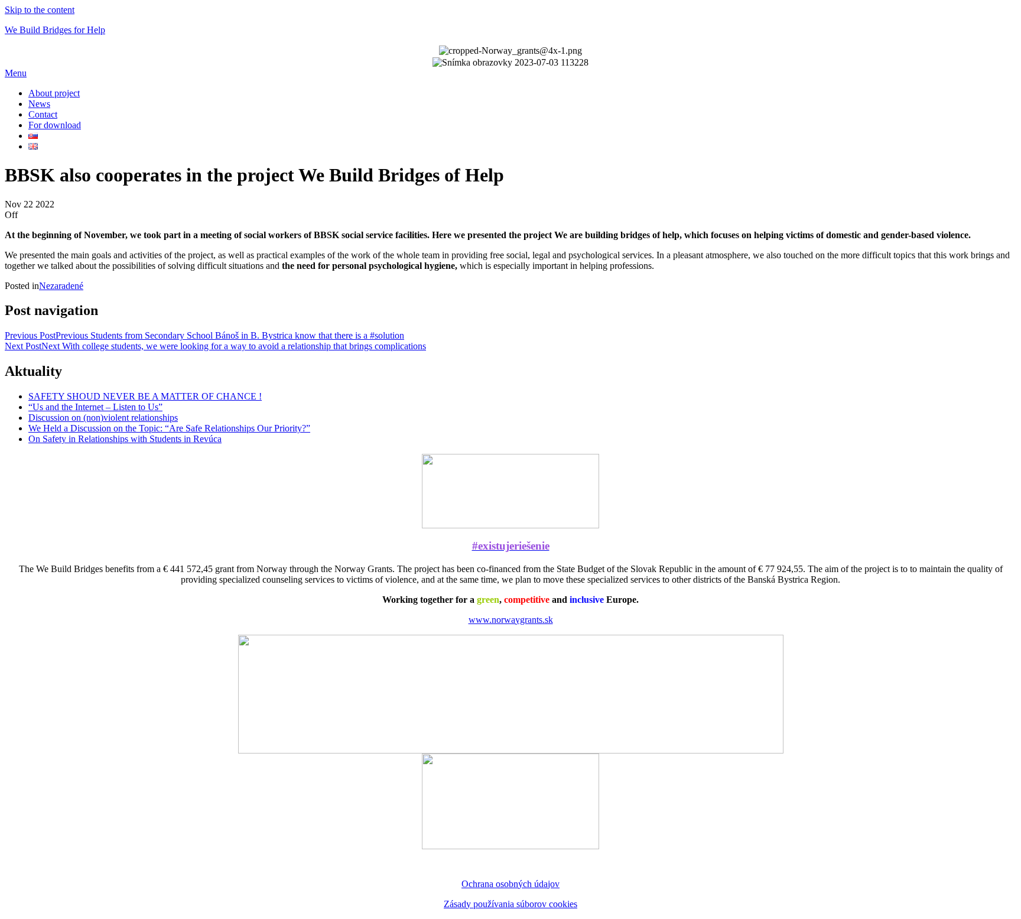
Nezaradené (61, 286)
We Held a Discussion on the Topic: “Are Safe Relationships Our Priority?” (169, 428)
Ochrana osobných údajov (510, 884)
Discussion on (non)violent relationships (103, 418)
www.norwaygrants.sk (511, 620)
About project (54, 93)
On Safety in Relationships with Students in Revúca (125, 439)
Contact (42, 114)
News (39, 104)
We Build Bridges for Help (55, 30)
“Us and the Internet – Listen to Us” (95, 407)
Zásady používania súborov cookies (510, 904)
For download (54, 125)
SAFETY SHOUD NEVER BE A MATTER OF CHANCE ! (145, 396)
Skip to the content (39, 10)
